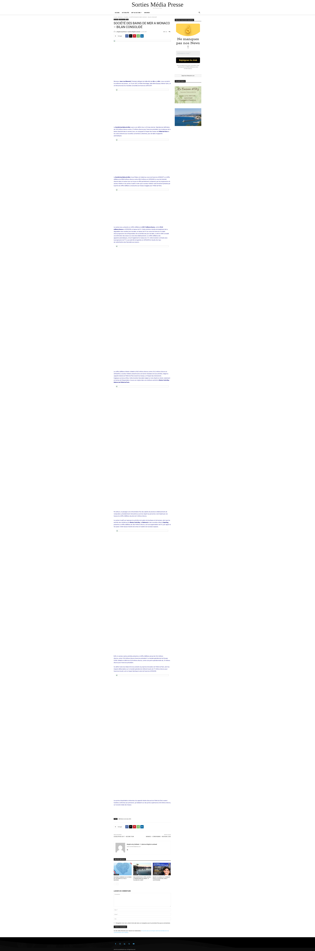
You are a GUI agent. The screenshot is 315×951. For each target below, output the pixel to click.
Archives (147, 12)
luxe (127, 19)
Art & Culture (136, 12)
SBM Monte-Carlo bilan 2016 (124, 819)
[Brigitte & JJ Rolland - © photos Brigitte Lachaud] (115, 32)
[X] (130, 36)
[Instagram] (120, 944)
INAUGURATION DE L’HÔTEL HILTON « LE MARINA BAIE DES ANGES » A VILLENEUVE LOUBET (142, 878)
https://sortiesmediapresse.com (134, 846)
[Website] (127, 849)
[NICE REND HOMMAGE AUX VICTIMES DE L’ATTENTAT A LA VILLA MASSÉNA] (123, 869)
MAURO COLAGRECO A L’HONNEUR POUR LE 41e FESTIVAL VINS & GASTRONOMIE (161, 878)
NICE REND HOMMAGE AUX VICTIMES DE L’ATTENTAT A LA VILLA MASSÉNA (123, 878)
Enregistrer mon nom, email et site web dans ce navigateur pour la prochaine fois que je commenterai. (143, 923)
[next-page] (117, 884)
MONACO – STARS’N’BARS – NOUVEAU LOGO (158, 836)
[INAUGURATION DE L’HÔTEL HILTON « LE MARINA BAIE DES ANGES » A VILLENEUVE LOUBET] (142, 869)
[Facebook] (127, 36)
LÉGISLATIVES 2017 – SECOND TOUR (124, 836)
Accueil (117, 12)
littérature (120, 17)
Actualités (125, 12)
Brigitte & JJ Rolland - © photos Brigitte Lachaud (128, 31)
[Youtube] (133, 944)
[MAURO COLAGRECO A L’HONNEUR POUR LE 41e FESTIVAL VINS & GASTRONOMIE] (162, 869)
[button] (199, 13)
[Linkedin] (142, 36)
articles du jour (122, 19)
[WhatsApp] (138, 36)
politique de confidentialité (185, 67)
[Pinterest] (134, 36)
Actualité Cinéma (180, 81)
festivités (136, 874)
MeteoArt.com (190, 75)
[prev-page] (115, 884)
